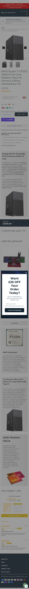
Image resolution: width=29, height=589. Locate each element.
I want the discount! (14, 310)
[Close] (26, 273)
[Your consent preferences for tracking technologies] (26, 586)
